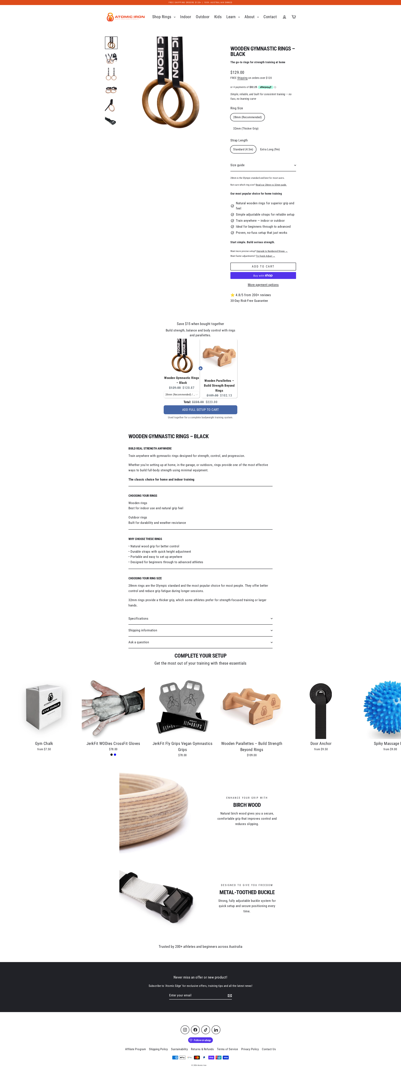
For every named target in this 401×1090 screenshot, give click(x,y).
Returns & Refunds (202, 1049)
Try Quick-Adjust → (265, 256)
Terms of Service (227, 1049)
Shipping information (142, 630)
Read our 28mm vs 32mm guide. (271, 184)
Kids (218, 16)
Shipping (242, 77)
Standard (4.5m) (243, 149)
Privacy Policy (250, 1049)
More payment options (263, 285)
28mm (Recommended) (247, 117)
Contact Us (269, 1049)
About (250, 16)
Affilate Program (135, 1049)
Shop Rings (162, 16)
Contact (270, 16)
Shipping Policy (158, 1049)
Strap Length (239, 140)
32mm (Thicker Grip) (246, 128)
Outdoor (203, 16)
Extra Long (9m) (270, 149)
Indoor (185, 16)
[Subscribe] (229, 996)
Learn (231, 16)
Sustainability (179, 1049)
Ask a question (138, 642)
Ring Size (236, 108)
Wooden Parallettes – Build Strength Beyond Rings (219, 385)
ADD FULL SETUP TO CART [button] (200, 410)
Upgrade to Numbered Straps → (272, 251)
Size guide (237, 165)
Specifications (138, 618)
